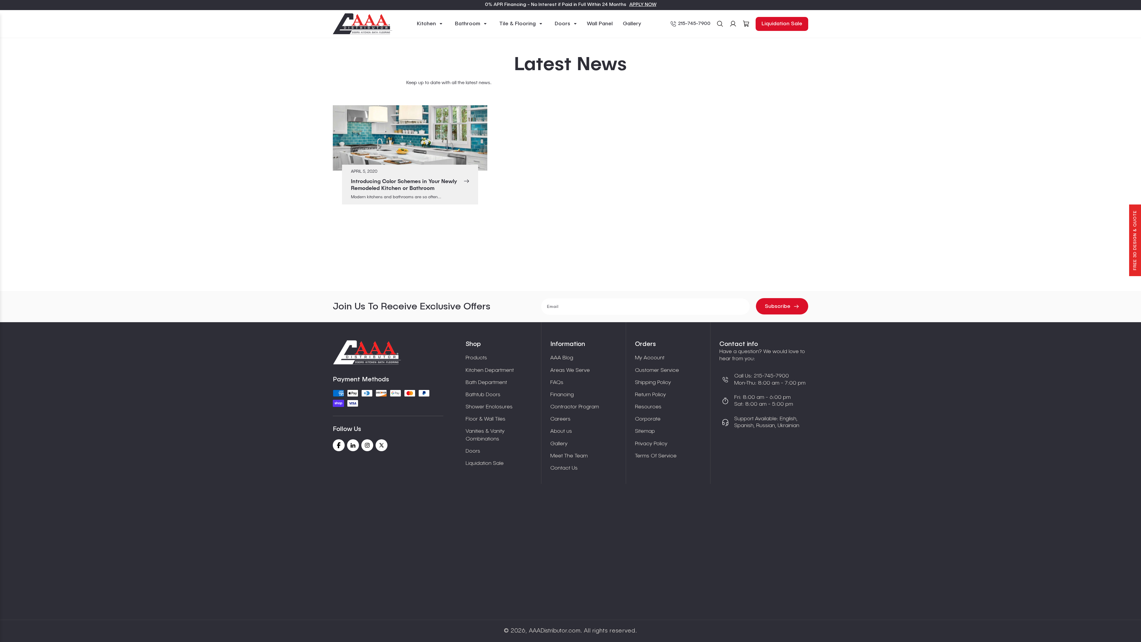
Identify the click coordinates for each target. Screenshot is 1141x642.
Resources (648, 407)
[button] (430, 24)
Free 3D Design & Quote (1135, 240)
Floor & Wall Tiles (485, 419)
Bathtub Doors (483, 394)
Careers (560, 419)
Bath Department (486, 382)
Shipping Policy (653, 382)
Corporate (648, 419)
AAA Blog (561, 358)
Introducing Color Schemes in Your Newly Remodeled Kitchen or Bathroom (404, 185)
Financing (562, 394)
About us (561, 431)
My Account (649, 358)
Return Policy (650, 394)
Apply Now (642, 4)
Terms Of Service (656, 456)
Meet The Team (569, 456)
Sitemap (645, 431)
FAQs (556, 382)
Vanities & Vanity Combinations (485, 435)
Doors (473, 451)
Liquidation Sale (782, 23)
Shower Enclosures (489, 407)
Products (476, 358)
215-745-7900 (694, 23)
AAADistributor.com (554, 631)
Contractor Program (574, 407)
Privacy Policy (651, 443)
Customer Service (657, 370)
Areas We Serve (570, 370)
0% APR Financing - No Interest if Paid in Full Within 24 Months (555, 4)
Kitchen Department (490, 370)
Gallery (559, 443)
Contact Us (564, 468)
